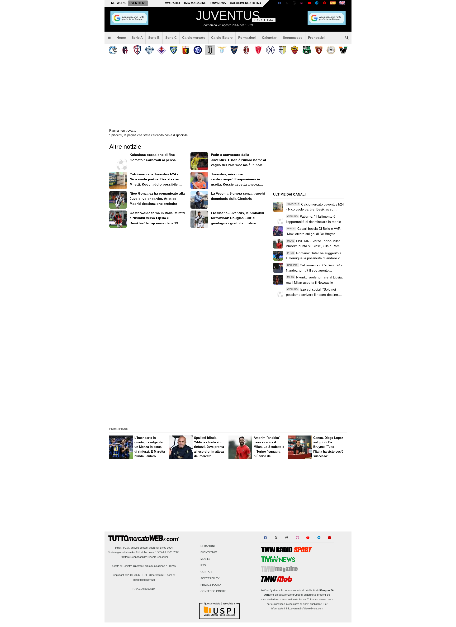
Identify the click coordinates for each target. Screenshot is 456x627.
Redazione (208, 546)
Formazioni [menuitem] (247, 37)
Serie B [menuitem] (154, 37)
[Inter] (198, 50)
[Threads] (294, 3)
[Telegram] (317, 3)
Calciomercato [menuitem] (193, 37)
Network (118, 3)
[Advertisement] (228, 392)
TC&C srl (128, 547)
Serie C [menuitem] (171, 37)
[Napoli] (270, 50)
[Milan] (246, 50)
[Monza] (258, 50)
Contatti (206, 571)
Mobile (205, 559)
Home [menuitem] (121, 37)
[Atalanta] (113, 50)
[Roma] (294, 50)
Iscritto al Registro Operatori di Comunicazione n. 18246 (143, 566)
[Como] (149, 50)
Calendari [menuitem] (269, 37)
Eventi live (138, 3)
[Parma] (282, 50)
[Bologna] (125, 50)
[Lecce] (234, 50)
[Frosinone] (173, 50)
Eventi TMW (208, 552)
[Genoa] (185, 50)
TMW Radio (171, 3)
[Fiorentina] (161, 50)
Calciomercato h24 (245, 3)
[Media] (324, 3)
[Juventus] (210, 50)
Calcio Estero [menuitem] (222, 37)
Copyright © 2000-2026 (126, 575)
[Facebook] (279, 3)
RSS (203, 565)
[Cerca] (346, 37)
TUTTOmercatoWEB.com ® (158, 575)
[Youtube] (309, 3)
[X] (287, 3)
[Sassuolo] (307, 50)
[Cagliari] (137, 50)
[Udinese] (331, 50)
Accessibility (209, 578)
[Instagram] (302, 3)
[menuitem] (109, 37)
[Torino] (319, 50)
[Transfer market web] (342, 3)
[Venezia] (343, 50)
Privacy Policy (211, 585)
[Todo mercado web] (333, 3)
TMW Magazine (195, 3)
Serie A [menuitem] (137, 37)
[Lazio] (222, 50)
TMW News (218, 3)
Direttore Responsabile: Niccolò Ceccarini (144, 556)
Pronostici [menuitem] (316, 37)
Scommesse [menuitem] (292, 37)
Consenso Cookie (213, 591)
